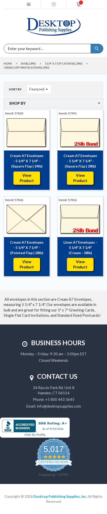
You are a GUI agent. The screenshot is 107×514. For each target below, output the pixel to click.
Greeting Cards (81, 310)
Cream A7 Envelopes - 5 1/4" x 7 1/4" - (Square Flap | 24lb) (27, 160)
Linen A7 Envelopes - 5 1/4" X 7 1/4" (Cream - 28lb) (80, 247)
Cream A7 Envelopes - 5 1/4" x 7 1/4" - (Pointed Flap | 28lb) (27, 247)
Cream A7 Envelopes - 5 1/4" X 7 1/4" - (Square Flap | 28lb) (80, 160)
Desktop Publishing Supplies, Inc (59, 496)
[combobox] (31, 48)
